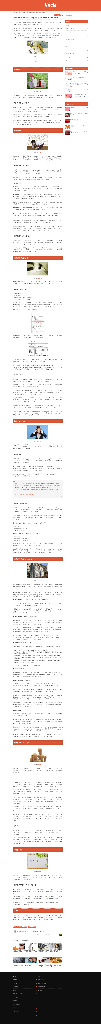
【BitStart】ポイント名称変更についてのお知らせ (79, 72)
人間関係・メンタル (69, 28)
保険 (66, 60)
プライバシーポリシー (43, 983)
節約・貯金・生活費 (18, 926)
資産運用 (67, 25)
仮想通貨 (67, 46)
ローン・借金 (68, 57)
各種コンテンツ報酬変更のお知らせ (79, 78)
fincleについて (41, 979)
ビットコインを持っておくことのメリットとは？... (79, 126)
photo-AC (39, 57)
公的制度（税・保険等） (70, 53)
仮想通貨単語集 (41, 986)
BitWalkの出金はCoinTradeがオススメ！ (79, 89)
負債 (30, 926)
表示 (39, 61)
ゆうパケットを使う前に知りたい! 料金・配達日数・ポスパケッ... (79, 132)
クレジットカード (69, 50)
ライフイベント (68, 32)
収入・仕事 (67, 42)
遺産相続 (25, 926)
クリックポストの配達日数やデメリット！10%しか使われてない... (79, 120)
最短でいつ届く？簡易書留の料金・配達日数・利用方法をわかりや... (79, 114)
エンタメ (67, 35)
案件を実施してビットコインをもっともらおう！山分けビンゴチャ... (79, 108)
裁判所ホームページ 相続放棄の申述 (28, 309)
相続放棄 (34, 926)
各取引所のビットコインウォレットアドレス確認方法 (79, 84)
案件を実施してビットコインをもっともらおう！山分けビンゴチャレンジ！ (79, 96)
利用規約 (40, 990)
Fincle (79, 1021)
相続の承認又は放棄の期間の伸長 (26, 494)
